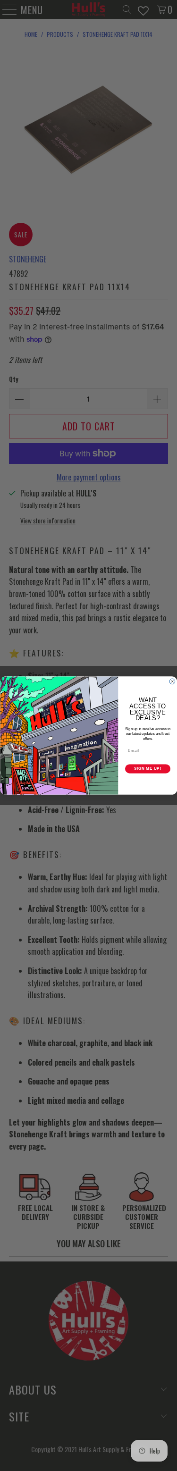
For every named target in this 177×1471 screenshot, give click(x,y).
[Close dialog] (172, 681)
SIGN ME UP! (147, 769)
